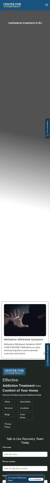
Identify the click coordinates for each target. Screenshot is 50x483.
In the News (22, 416)
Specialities (25, 402)
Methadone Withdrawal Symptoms (23, 339)
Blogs (7, 414)
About (7, 402)
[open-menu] (46, 5)
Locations (24, 408)
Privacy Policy (8, 425)
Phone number (9, 461)
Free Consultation (47, 127)
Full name (7, 447)
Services (9, 408)
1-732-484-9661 (37, 479)
